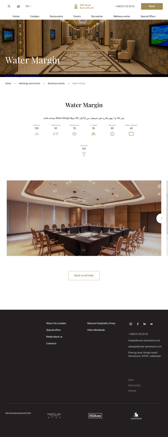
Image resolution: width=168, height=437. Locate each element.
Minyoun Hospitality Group (101, 323)
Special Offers (148, 16)
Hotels (16, 16)
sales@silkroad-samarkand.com (145, 346)
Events (77, 16)
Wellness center (121, 16)
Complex (34, 16)
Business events (56, 83)
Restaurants (56, 16)
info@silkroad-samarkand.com (144, 340)
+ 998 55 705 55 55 (125, 6)
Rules (130, 380)
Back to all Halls (84, 275)
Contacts (51, 343)
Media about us (54, 336)
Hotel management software (22, 76)
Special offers (53, 329)
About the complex (56, 323)
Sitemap (132, 391)
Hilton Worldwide (96, 329)
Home (8, 83)
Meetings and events (29, 83)
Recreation (97, 16)
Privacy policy (134, 385)
